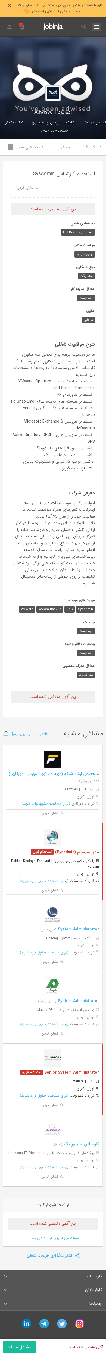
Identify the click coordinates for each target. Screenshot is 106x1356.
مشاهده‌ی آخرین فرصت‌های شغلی (53, 1238)
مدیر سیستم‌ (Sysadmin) (76, 852)
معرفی (64, 147)
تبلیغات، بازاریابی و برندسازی (53, 122)
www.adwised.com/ (55, 130)
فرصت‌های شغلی (26, 147)
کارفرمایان (93, 1290)
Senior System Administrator (71, 1072)
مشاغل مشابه (19, 1347)
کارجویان (94, 1276)
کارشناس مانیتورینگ (81, 1144)
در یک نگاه (92, 147)
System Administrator (78, 929)
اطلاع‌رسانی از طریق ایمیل (29, 734)
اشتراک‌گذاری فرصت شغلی (50, 1255)
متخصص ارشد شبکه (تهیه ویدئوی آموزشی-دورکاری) (53, 774)
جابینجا (95, 1303)
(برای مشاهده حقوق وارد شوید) (45, 803)
